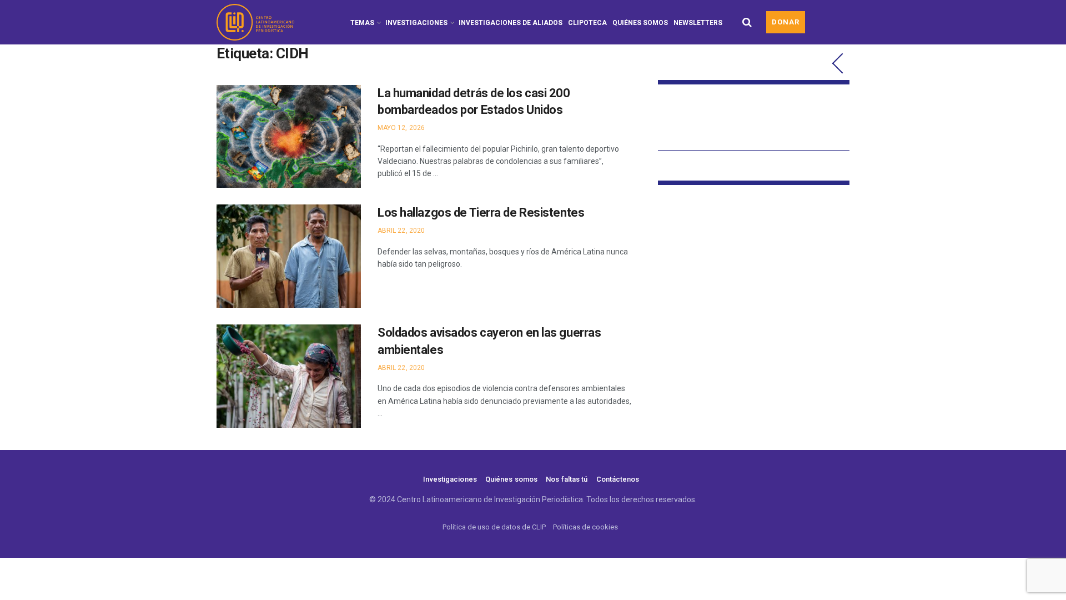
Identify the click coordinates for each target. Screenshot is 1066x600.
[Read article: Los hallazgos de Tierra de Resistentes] (289, 256)
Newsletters (697, 23)
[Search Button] (747, 22)
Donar (786, 22)
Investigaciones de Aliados (510, 23)
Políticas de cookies (585, 527)
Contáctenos (618, 479)
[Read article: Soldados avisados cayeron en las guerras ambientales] (289, 376)
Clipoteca (587, 23)
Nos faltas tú (566, 479)
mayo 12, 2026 (401, 128)
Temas (362, 23)
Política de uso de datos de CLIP (494, 527)
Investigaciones (416, 23)
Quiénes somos (640, 23)
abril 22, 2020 (401, 230)
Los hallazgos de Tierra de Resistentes (481, 212)
